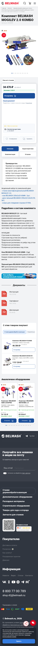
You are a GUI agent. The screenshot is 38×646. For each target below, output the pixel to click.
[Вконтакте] (4, 582)
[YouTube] (13, 582)
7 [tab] (16, 427)
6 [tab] (15, 427)
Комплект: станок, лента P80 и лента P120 (22, 358)
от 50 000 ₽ (10, 131)
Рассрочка (7, 549)
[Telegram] (23, 582)
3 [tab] (10, 427)
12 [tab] (25, 427)
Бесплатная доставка (14, 129)
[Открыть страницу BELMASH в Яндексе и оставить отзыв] (9, 525)
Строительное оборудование (16, 506)
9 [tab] (20, 427)
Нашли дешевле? (9, 101)
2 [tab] (8, 427)
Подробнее (29, 103)
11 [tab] (23, 427)
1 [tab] (6, 427)
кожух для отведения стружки (13, 203)
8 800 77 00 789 (14, 591)
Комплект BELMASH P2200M (22, 340)
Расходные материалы (14, 501)
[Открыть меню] (35, 3)
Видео (13, 575)
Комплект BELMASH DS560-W (22, 356)
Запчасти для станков (13, 514)
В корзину (17, 350)
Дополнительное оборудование (17, 497)
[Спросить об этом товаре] (26, 623)
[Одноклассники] (8, 582)
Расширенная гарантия (11, 557)
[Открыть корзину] (30, 3)
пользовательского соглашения (14, 627)
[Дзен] (18, 582)
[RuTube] (27, 582)
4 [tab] (11, 427)
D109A (28, 203)
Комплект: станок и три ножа (20, 342)
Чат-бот (32, 436)
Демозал (6, 560)
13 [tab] (27, 427)
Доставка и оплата (10, 545)
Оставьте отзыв (22, 525)
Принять (18, 641)
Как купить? (7, 553)
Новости (6, 575)
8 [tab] (18, 427)
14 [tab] (28, 427)
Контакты (29, 575)
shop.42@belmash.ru (14, 595)
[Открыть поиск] (24, 3)
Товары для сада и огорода (16, 510)
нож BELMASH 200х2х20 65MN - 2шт (16, 196)
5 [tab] (13, 427)
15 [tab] (30, 427)
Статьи (20, 575)
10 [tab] (22, 427)
